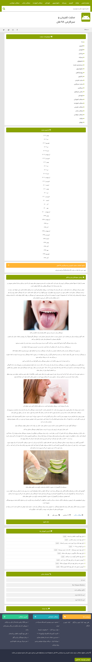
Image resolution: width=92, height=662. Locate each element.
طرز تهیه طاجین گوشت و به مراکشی (72, 556)
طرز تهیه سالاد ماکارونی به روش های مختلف (71, 553)
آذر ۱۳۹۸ (46, 227)
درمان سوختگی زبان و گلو (74, 277)
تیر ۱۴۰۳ (46, 147)
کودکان (47, 3)
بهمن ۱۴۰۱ (46, 189)
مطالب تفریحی (78, 107)
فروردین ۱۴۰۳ (46, 158)
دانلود (45, 522)
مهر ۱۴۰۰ (46, 208)
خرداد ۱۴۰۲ (46, 173)
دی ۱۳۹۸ (46, 223)
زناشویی (80, 76)
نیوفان (81, 122)
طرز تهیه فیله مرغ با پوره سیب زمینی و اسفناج (70, 543)
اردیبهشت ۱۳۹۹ (46, 219)
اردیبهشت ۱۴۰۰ (46, 211)
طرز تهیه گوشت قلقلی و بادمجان (73, 536)
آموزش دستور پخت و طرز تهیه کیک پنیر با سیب (70, 560)
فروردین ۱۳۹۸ (46, 234)
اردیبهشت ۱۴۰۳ (46, 154)
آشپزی (71, 3)
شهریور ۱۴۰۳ (46, 143)
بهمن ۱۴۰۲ (46, 162)
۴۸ (82, 42)
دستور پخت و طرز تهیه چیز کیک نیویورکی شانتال (70, 563)
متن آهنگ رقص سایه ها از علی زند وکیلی (16, 622)
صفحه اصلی (85, 3)
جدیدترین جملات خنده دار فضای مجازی (47, 637)
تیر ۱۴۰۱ (46, 192)
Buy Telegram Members (78, 585)
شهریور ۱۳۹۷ (46, 254)
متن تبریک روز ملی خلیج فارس (18, 641)
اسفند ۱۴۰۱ (46, 185)
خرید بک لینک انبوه (80, 599)
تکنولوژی (80, 61)
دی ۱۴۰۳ (46, 139)
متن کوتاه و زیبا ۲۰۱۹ (76, 546)
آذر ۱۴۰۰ (46, 204)
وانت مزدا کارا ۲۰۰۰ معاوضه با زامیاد (48, 630)
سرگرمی (80, 88)
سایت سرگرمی (78, 84)
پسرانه (64, 3)
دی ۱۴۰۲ (46, 166)
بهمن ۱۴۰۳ (46, 135)
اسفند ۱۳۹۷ (46, 238)
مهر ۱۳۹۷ (46, 250)
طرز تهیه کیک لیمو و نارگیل (80, 622)
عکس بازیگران (78, 92)
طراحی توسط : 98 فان (83, 659)
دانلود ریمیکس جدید (79, 590)
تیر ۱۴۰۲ (46, 169)
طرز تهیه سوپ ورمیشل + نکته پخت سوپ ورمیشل (69, 549)
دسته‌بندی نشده (78, 65)
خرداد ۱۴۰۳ (46, 150)
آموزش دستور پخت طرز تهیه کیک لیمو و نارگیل (70, 566)
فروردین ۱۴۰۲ (46, 181)
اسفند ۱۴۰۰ (46, 200)
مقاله (77, 3)
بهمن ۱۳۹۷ (46, 242)
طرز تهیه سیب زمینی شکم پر (74, 539)
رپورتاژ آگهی (79, 72)
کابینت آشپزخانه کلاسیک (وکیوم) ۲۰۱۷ (47, 633)
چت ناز (83, 580)
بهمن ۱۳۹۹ (46, 215)
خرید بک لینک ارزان (80, 595)
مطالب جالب (26, 3)
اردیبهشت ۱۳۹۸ (46, 231)
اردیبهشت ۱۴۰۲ (46, 177)
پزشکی (81, 53)
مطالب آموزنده (37, 3)
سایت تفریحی (79, 80)
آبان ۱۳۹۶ (46, 257)
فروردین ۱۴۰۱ (46, 196)
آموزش (81, 49)
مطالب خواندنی (14, 3)
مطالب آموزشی (78, 99)
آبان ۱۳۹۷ (46, 246)
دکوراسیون (55, 3)
